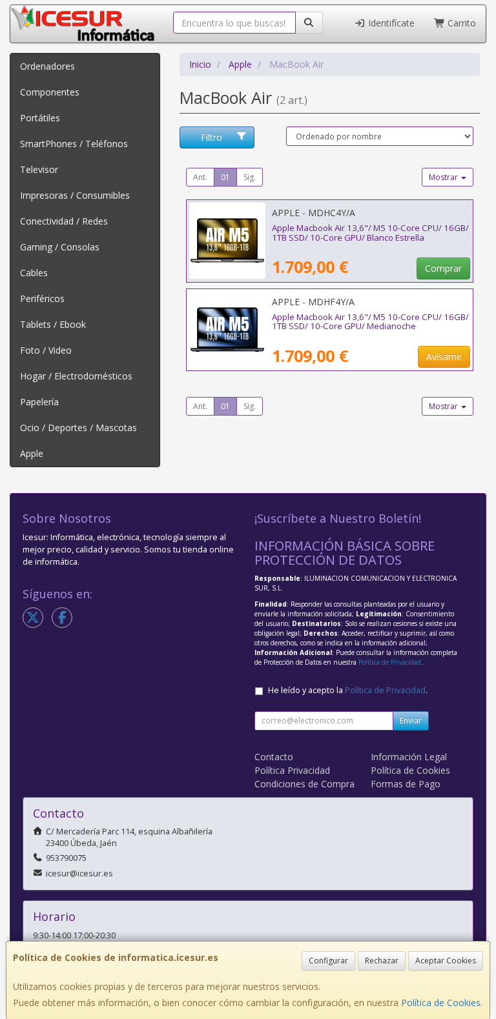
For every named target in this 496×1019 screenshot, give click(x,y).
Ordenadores (47, 66)
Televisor (39, 169)
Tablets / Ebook (53, 324)
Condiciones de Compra (304, 784)
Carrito (460, 23)
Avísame (444, 356)
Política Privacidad (292, 770)
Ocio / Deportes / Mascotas (78, 427)
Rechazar (381, 960)
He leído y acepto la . (348, 690)
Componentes (49, 92)
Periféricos (42, 298)
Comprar (443, 268)
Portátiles (40, 118)
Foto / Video (46, 350)
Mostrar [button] (444, 177)
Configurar (328, 960)
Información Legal (409, 757)
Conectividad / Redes (64, 221)
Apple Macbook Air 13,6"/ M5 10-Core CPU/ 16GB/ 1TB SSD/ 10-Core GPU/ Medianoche (370, 321)
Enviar (411, 720)
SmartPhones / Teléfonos (74, 143)
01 (225, 177)
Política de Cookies (440, 1002)
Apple (31, 453)
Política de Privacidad (389, 662)
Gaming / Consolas (59, 247)
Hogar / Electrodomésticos (76, 376)
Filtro (211, 137)
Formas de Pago (405, 784)
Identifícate (390, 23)
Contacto (273, 757)
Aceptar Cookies (445, 960)
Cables (34, 273)
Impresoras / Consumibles (75, 195)
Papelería (39, 402)
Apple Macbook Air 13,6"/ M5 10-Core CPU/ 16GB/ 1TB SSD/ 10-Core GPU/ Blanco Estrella (370, 232)
